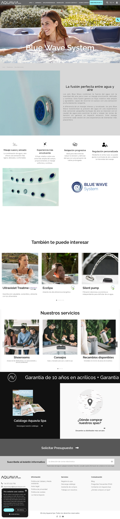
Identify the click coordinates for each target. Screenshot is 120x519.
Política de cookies (38, 492)
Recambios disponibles (98, 357)
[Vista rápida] (37, 326)
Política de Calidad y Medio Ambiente (41, 482)
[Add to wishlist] (37, 322)
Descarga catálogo (68, 484)
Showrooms (22, 357)
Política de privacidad (39, 489)
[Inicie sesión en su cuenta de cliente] (117, 2)
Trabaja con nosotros (69, 490)
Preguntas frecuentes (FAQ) (101, 484)
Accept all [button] (9, 510)
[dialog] (15, 502)
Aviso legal (35, 486)
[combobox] (26, 490)
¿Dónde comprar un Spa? (100, 490)
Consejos (60, 357)
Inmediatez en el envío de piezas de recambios (98, 361)
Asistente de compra (69, 487)
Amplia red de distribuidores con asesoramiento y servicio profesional (22, 361)
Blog (93, 481)
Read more (6, 506)
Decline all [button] (20, 510)
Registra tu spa (67, 481)
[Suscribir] (112, 461)
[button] (56, 300)
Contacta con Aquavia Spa (101, 487)
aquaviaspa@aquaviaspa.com (14, 487)
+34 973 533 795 (10, 483)
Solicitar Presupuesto (57, 448)
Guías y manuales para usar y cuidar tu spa (60, 361)
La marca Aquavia (37, 495)
